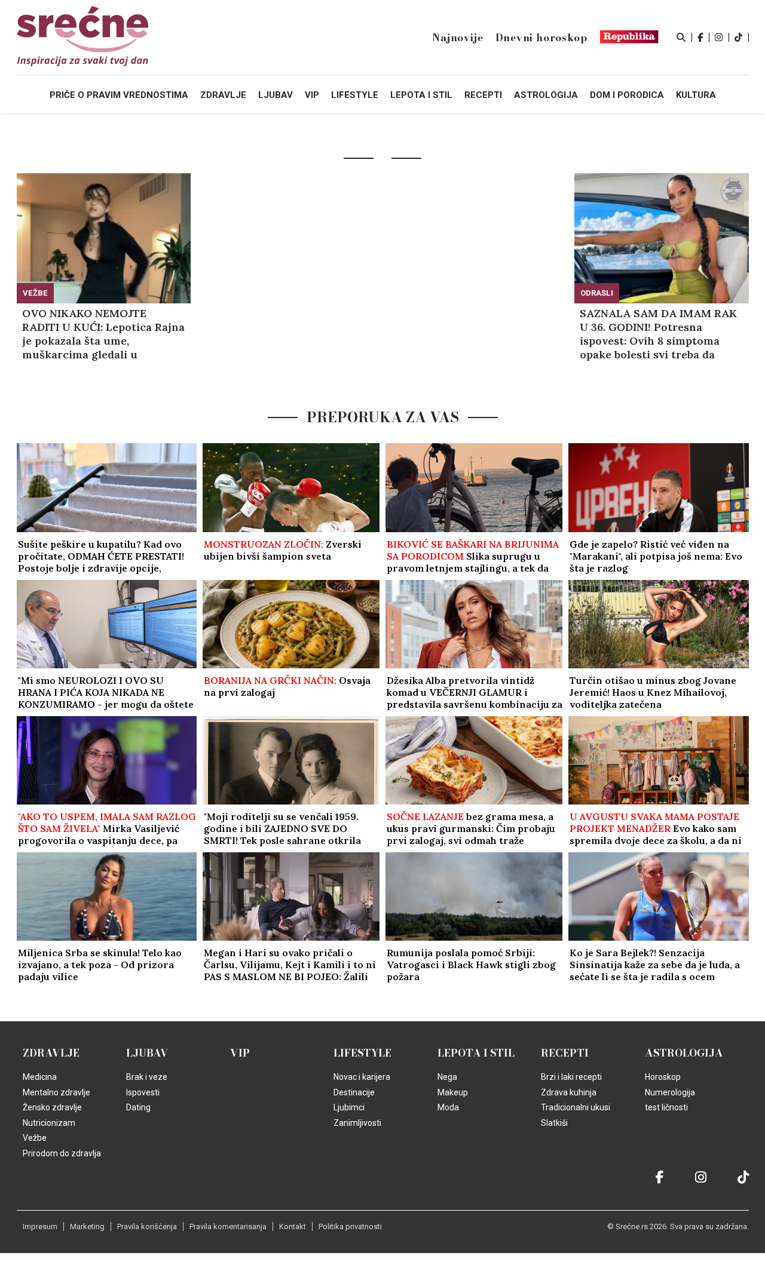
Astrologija (684, 1053)
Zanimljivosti (357, 1123)
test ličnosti (666, 1107)
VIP (240, 1053)
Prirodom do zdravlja (62, 1153)
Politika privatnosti (350, 1226)
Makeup (452, 1092)
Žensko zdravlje (52, 1107)
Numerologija (670, 1092)
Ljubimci (349, 1107)
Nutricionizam (49, 1123)
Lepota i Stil (476, 1053)
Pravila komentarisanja (228, 1226)
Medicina (40, 1077)
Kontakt (292, 1226)
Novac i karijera (361, 1077)
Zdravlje (51, 1053)
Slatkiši (554, 1123)
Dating (138, 1107)
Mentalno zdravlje (56, 1092)
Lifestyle (362, 1053)
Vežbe (35, 293)
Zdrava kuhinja (568, 1092)
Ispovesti (143, 1092)
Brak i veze (146, 1077)
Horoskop (663, 1077)
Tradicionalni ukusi (575, 1107)
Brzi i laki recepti (571, 1077)
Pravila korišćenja (147, 1226)
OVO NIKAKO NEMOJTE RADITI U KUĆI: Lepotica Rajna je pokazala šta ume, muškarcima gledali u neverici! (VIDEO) (103, 333)
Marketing (87, 1226)
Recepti (565, 1053)
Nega (447, 1077)
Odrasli (596, 293)
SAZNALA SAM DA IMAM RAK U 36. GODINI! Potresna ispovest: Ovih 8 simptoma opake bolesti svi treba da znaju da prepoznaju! (658, 333)
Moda (448, 1107)
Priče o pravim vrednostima (119, 95)
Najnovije (457, 37)
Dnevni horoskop (541, 37)
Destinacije (354, 1092)
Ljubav (147, 1053)
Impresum (40, 1226)
